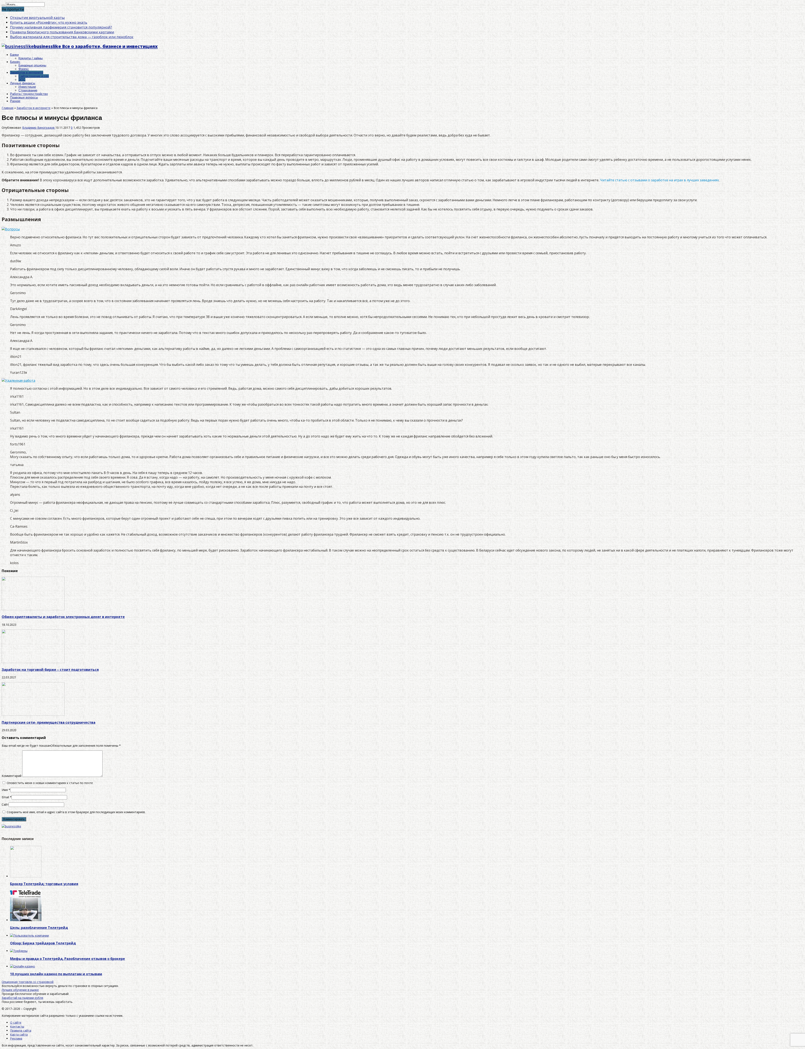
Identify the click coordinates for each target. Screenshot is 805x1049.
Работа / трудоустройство (29, 94)
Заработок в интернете (26, 72)
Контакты (17, 1026)
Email (5, 797)
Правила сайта (20, 1030)
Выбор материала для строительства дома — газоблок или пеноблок (71, 36)
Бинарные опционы (32, 65)
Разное (15, 101)
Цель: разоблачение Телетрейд (39, 927)
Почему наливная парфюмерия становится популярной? (61, 27)
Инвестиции (27, 86)
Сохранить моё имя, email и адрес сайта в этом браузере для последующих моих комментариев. (76, 812)
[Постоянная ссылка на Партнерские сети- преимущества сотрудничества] (33, 715)
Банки (14, 54)
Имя (5, 790)
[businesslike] (11, 826)
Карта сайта (19, 1034)
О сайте (15, 1022)
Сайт (5, 804)
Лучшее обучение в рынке (20, 990)
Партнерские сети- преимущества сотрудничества (48, 722)
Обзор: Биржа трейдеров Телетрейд (43, 943)
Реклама (16, 1038)
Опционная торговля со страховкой (27, 982)
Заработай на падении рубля (22, 998)
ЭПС (21, 79)
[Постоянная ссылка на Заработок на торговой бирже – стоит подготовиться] (33, 662)
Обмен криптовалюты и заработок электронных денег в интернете (63, 616)
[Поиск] (3, 5)
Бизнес (15, 62)
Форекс (23, 69)
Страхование (27, 90)
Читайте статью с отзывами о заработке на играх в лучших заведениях (659, 180)
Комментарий (11, 776)
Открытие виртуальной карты (37, 17)
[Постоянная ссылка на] (26, 876)
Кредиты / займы (30, 58)
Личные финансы (22, 83)
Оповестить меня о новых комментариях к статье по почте (50, 783)
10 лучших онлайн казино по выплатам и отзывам (56, 974)
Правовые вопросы (24, 97)
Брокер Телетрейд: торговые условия (44, 884)
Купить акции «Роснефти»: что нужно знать (48, 22)
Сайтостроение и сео (33, 76)
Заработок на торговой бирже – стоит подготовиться (50, 669)
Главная (7, 108)
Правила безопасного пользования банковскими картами (62, 32)
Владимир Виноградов (38, 128)
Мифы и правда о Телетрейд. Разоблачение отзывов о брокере (67, 958)
